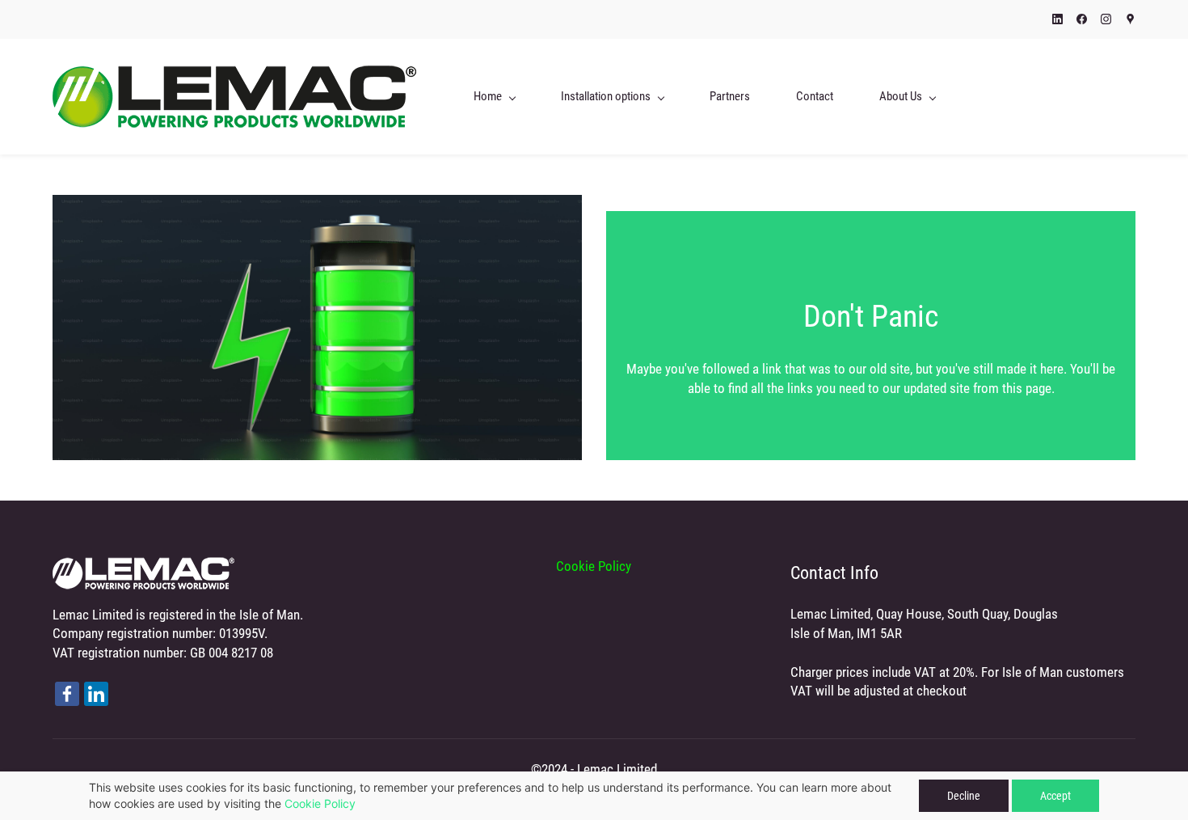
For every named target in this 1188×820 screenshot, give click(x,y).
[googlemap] (1130, 21)
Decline (963, 795)
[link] (143, 566)
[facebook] (1081, 21)
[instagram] (1106, 21)
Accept (1055, 795)
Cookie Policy (320, 803)
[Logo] (234, 97)
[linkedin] (1057, 21)
